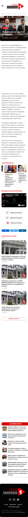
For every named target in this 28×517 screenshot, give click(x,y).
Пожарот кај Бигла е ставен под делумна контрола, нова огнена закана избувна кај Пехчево (17, 428)
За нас (6, 504)
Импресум (13, 504)
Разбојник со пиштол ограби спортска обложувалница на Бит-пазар (17, 443)
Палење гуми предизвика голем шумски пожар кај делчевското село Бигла (17, 435)
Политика (5, 28)
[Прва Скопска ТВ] (15, 6)
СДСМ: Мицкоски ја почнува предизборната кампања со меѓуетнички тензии (11, 308)
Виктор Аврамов (21, 512)
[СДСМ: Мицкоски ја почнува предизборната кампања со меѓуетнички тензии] (14, 298)
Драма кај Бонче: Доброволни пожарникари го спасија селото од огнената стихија (18, 457)
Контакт (19, 504)
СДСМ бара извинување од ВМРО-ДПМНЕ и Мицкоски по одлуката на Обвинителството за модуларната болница (13, 283)
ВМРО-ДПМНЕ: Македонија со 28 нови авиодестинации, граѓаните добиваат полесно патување (14, 258)
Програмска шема (14, 507)
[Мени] (3, 6)
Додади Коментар (14, 318)
